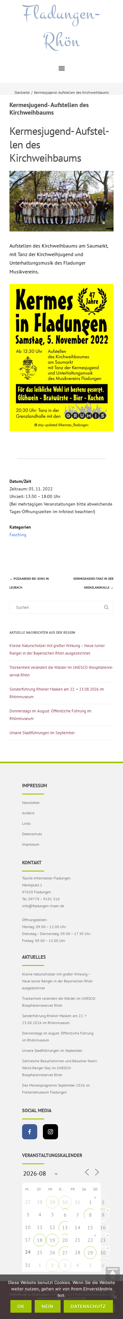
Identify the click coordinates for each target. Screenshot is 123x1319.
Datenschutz (32, 833)
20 (65, 1240)
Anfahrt (28, 813)
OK (21, 1306)
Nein (48, 1306)
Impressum (30, 844)
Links (26, 823)
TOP (113, 1274)
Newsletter (31, 802)
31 (77, 1202)
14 (77, 1227)
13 (65, 1227)
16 (103, 1227)
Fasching (17, 534)
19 (52, 1240)
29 (52, 1202)
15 (90, 1227)
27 (65, 1253)
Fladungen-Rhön (61, 27)
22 (90, 1240)
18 (40, 1240)
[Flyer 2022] (61, 430)
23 (103, 1240)
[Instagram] (50, 1131)
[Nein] (115, 1297)
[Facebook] (29, 1131)
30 (65, 1202)
